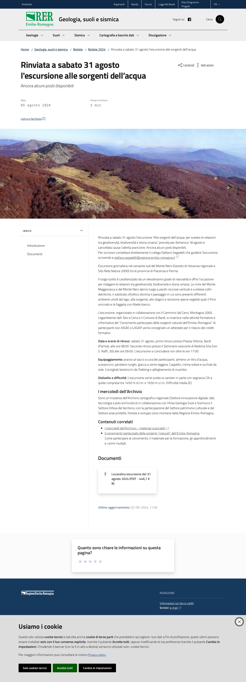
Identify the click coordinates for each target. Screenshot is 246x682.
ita (215, 4)
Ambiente (27, 4)
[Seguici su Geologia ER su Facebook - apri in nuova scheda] (188, 19)
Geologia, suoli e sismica (51, 49)
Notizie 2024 (97, 49)
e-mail (174, 608)
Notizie (78, 49)
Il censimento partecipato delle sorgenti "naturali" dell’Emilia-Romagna (152, 433)
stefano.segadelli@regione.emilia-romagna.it (144, 257)
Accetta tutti (65, 668)
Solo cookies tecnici (35, 668)
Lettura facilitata (31, 119)
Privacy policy (97, 654)
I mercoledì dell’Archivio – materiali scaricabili (135, 428)
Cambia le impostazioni (97, 668)
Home (25, 49)
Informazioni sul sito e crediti (177, 603)
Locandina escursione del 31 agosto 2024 (131, 479)
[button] (220, 19)
